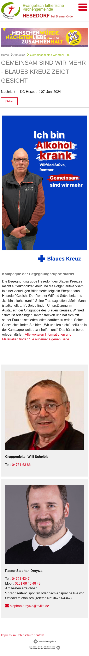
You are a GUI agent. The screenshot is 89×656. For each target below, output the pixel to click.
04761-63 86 (21, 465)
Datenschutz (25, 635)
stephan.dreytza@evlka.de (29, 606)
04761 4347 (21, 578)
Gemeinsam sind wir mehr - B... (50, 54)
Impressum (8, 635)
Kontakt (39, 635)
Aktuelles (19, 54)
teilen (10, 101)
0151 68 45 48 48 (28, 583)
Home (5, 54)
